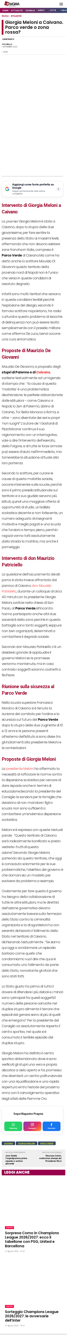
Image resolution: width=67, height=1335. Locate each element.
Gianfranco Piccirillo (8, 41)
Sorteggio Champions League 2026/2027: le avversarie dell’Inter (32, 1316)
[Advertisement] (33, 141)
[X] (37, 45)
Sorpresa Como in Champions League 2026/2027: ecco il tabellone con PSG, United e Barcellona (32, 1239)
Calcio (9, 1227)
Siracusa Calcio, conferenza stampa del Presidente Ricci (50, 1158)
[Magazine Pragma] (12, 4)
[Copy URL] (53, 45)
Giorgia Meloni (26, 1143)
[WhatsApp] (29, 45)
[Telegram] (45, 45)
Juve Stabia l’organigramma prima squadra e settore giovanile (16, 1159)
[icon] (53, 4)
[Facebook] (22, 45)
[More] (61, 45)
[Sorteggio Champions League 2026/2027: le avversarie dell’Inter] (33, 1279)
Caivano (43, 372)
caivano (8, 1143)
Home (5, 15)
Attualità (16, 15)
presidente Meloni (20, 768)
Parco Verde (46, 1143)
